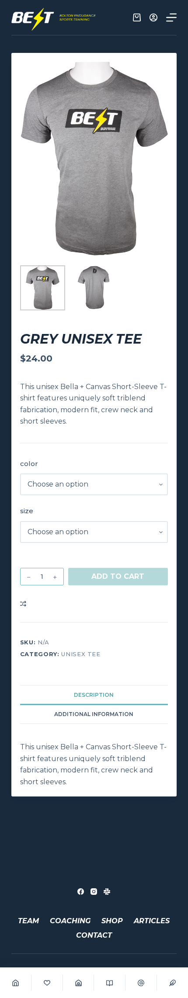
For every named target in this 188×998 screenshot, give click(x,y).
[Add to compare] (23, 604)
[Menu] (171, 17)
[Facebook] (80, 891)
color (29, 463)
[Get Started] (172, 982)
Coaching (70, 921)
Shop (112, 921)
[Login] (153, 17)
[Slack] (107, 891)
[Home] (15, 982)
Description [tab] (94, 695)
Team (28, 921)
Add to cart (117, 576)
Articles (152, 921)
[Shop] (78, 982)
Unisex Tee (81, 653)
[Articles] (109, 982)
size (26, 511)
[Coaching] (47, 982)
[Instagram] (94, 891)
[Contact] (141, 982)
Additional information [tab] (93, 714)
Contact (94, 935)
